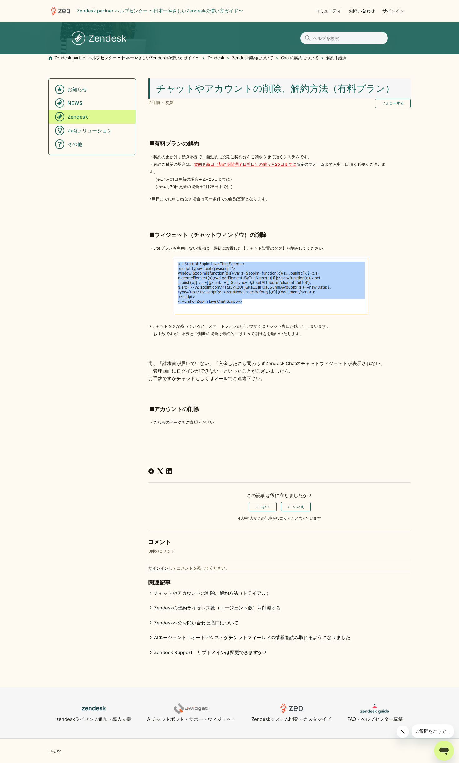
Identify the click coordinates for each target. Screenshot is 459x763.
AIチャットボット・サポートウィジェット (191, 719)
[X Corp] (160, 471)
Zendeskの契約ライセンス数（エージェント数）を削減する (217, 608)
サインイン (158, 567)
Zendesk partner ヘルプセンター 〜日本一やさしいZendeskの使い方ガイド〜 (127, 57)
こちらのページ (167, 422)
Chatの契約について (299, 57)
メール (221, 378)
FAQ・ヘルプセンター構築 (375, 719)
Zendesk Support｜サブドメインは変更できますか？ (210, 652)
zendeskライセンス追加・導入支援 (93, 719)
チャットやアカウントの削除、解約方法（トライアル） (212, 593)
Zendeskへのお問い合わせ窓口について (196, 623)
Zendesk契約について (252, 57)
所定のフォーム (310, 164)
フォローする (393, 103)
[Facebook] (151, 471)
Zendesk (215, 57)
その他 (74, 144)
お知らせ (77, 89)
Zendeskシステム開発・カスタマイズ (291, 719)
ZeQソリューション (89, 130)
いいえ (298, 506)
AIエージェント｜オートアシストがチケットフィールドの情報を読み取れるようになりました (252, 637)
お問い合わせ (362, 10)
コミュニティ (328, 10)
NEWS (74, 103)
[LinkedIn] (169, 471)
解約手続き (336, 57)
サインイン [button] (393, 10)
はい (265, 506)
